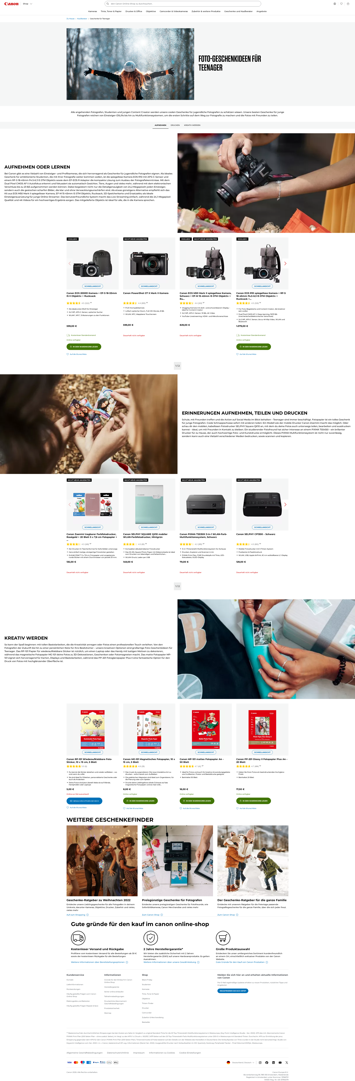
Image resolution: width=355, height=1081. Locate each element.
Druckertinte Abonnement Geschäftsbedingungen (115, 1002)
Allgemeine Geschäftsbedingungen (85, 1053)
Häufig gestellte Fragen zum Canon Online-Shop (81, 995)
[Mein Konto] (335, 4)
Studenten (146, 984)
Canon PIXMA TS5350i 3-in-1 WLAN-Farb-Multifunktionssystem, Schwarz (203, 535)
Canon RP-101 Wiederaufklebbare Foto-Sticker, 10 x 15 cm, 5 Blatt (89, 760)
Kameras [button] (92, 11)
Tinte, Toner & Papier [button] (111, 11)
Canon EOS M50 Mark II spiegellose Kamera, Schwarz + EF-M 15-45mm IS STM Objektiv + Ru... (205, 296)
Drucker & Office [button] (133, 11)
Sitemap (107, 1013)
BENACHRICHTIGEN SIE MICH (86, 801)
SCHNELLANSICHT (93, 286)
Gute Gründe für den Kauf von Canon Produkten (240, 962)
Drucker (145, 1008)
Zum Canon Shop (150, 915)
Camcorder (147, 1013)
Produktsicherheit (111, 1008)
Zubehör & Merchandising (152, 1017)
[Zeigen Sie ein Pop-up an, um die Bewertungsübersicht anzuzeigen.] (91, 303)
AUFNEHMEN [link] (160, 125)
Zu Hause (70, 19)
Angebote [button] (262, 11)
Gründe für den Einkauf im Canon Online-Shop (118, 981)
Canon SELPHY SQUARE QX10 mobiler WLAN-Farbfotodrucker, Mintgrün (145, 535)
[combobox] (183, 4)
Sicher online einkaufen (114, 992)
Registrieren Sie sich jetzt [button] (233, 991)
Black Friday (147, 980)
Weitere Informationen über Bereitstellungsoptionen (98, 962)
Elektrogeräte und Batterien (78, 1001)
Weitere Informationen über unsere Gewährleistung (170, 962)
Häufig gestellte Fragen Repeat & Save (82, 1006)
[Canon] (11, 4)
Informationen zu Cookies (162, 1053)
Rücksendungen (73, 989)
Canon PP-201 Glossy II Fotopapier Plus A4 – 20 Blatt (261, 760)
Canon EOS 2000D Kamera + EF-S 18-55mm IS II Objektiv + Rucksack (92, 294)
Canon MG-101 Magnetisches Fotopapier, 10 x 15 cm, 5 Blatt (149, 760)
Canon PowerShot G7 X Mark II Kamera (145, 293)
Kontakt (70, 980)
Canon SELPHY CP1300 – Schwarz (255, 534)
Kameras (145, 989)
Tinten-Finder (147, 1003)
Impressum (139, 1053)
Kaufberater (82, 19)
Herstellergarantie (111, 987)
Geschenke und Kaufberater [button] (238, 11)
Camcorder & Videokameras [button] (174, 11)
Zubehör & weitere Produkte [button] (206, 11)
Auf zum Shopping (76, 915)
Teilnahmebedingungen (114, 996)
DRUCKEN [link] (175, 125)
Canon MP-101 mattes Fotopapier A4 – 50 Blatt (202, 760)
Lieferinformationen (75, 984)
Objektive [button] (151, 11)
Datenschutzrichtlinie (118, 1053)
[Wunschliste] (341, 4)
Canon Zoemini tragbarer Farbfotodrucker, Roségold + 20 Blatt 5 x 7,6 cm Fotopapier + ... (92, 537)
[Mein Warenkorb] (348, 4)
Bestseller (146, 1022)
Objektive (146, 999)
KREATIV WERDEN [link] (192, 125)
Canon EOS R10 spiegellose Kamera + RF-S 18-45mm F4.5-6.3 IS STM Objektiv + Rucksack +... (261, 296)
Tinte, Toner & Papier (150, 994)
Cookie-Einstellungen (190, 1053)
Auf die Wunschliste (78, 354)
